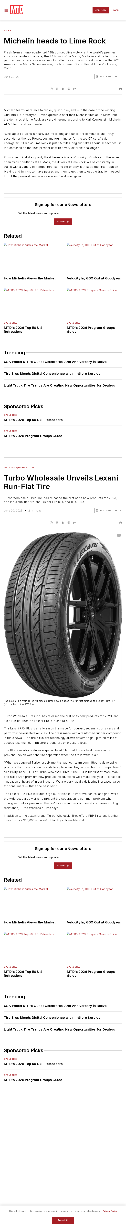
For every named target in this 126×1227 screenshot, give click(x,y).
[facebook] (51, 89)
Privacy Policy (110, 1211)
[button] (6, 10)
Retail (7, 30)
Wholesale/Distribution (19, 467)
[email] (74, 89)
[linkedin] (57, 89)
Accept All (63, 1220)
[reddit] (69, 89)
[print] (120, 89)
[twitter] (63, 89)
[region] (63, 1216)
